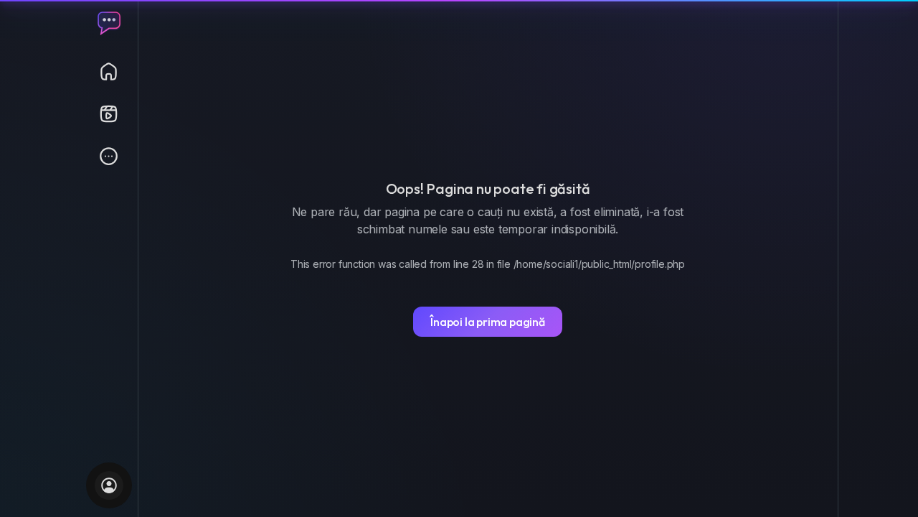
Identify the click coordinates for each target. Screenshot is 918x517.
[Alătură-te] (109, 485)
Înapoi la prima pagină (487, 322)
